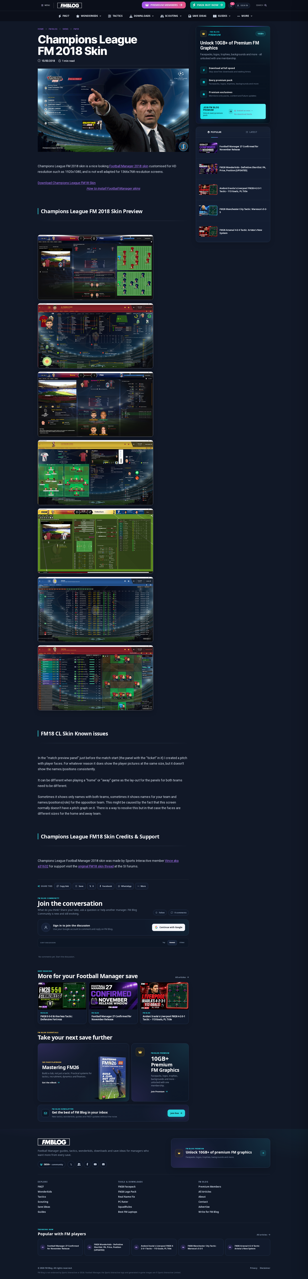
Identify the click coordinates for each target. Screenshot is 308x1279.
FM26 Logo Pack (127, 1191)
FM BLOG (53, 29)
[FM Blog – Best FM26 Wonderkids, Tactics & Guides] (69, 5)
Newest (172, 942)
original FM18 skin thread (96, 866)
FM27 (66, 15)
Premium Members (164, 5)
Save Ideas (44, 1206)
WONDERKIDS (89, 15)
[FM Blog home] (101, 1141)
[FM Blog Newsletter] (103, 1164)
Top (164, 942)
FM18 (76, 29)
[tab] (214, 132)
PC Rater (123, 1201)
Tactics (42, 1196)
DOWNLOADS (142, 15)
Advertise (204, 1206)
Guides (42, 1211)
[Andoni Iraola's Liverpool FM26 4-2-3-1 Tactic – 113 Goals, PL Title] (208, 189)
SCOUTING (171, 15)
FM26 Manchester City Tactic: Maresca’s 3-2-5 (243, 211)
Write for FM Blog (209, 1211)
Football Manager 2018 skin (128, 166)
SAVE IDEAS (199, 15)
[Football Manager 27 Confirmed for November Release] (208, 147)
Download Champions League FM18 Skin (67, 183)
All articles (180, 977)
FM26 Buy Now (207, 5)
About (202, 1196)
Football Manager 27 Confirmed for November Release (239, 148)
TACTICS (118, 15)
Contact (203, 1201)
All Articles (205, 1191)
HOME (41, 29)
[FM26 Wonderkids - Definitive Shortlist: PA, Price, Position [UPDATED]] (208, 168)
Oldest (181, 942)
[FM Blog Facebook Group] (79, 1164)
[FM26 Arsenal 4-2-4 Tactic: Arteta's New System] (208, 231)
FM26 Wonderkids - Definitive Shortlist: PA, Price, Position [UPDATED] (243, 169)
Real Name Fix (126, 1196)
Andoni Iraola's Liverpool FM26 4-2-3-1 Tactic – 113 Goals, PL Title (240, 190)
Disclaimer (265, 1268)
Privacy (253, 1268)
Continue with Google (170, 927)
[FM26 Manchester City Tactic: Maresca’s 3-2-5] (208, 210)
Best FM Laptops (127, 1211)
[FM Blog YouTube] (95, 1164)
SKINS (65, 29)
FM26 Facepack (127, 1186)
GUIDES (222, 15)
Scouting (43, 1201)
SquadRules (125, 1206)
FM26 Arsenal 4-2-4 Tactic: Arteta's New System (241, 231)
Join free (174, 1113)
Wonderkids (45, 1191)
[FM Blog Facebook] (87, 1164)
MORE (245, 15)
